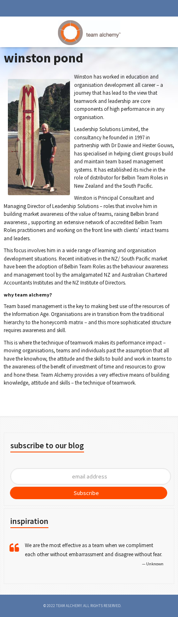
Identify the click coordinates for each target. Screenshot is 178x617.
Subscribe (86, 493)
